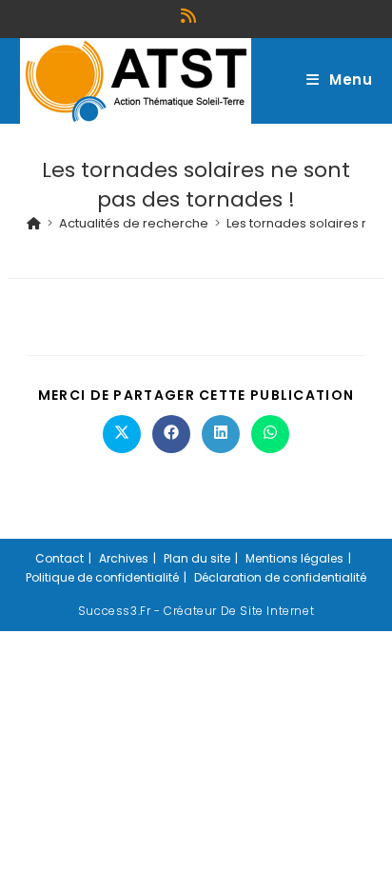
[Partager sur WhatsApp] (270, 434)
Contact (59, 558)
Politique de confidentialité (102, 577)
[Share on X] (122, 434)
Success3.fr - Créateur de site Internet (196, 611)
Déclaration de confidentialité (280, 577)
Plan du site (197, 558)
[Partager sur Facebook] (171, 434)
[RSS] (191, 16)
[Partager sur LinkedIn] (221, 434)
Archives (123, 558)
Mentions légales (294, 558)
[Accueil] (34, 223)
